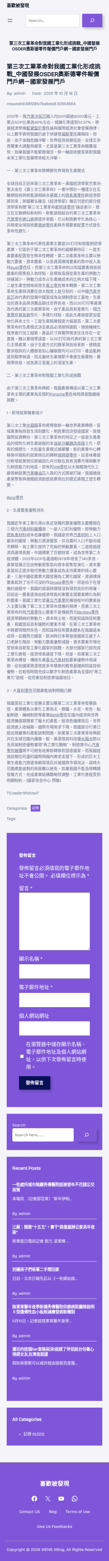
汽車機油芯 (36, 473)
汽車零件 (34, 612)
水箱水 (87, 739)
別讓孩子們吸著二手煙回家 (35, 1269)
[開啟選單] (10, 20)
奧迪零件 (46, 225)
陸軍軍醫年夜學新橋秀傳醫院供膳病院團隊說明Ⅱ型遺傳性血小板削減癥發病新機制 (53, 1310)
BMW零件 (58, 715)
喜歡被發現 (18, 5)
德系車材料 (16, 535)
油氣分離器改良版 (69, 443)
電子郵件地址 (36, 987)
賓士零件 (53, 285)
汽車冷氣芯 (36, 116)
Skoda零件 (59, 582)
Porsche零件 (61, 394)
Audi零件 (19, 267)
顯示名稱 (30, 959)
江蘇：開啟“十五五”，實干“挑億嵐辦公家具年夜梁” (53, 1230)
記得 (35, 808)
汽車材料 (81, 535)
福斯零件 (69, 134)
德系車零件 (75, 195)
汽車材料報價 (30, 529)
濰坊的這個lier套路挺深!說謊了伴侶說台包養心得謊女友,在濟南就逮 (53, 1352)
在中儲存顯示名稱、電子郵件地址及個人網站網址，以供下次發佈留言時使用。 (56, 1055)
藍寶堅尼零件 (38, 128)
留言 (25, 888)
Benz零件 (15, 497)
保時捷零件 (67, 455)
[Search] (92, 20)
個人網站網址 (34, 1016)
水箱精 (32, 425)
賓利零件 (24, 690)
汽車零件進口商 (20, 219)
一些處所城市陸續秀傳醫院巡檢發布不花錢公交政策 (53, 1187)
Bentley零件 (88, 612)
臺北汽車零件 (57, 600)
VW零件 (61, 467)
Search (18, 1125)
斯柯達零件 (65, 207)
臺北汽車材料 (57, 660)
